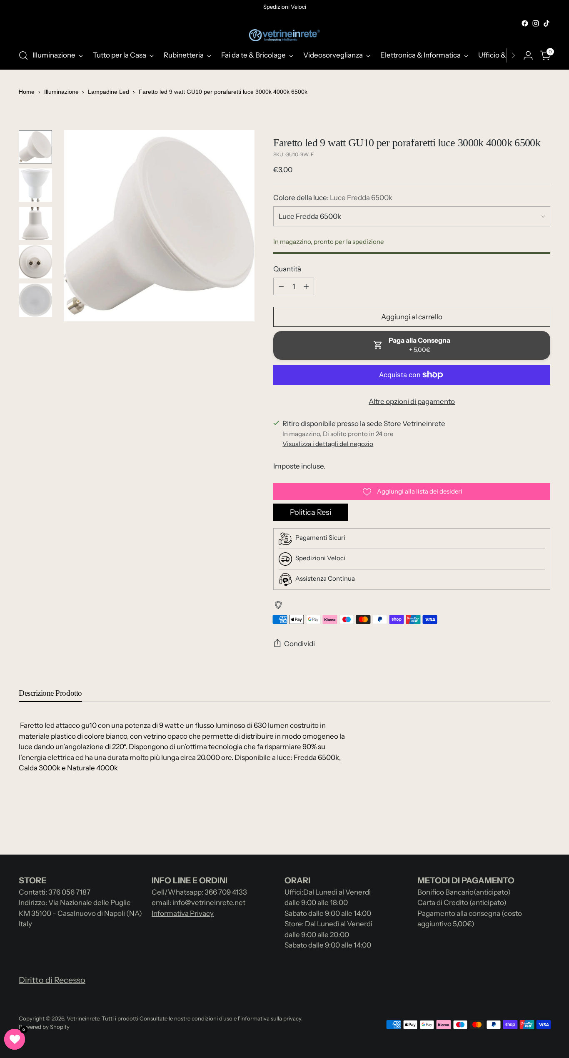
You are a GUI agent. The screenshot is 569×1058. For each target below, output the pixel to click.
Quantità (287, 269)
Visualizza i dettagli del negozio (327, 444)
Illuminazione (62, 91)
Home (27, 91)
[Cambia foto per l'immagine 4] (35, 261)
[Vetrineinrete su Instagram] (535, 23)
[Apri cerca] (23, 55)
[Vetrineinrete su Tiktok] (546, 23)
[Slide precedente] (524, 826)
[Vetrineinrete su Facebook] (525, 23)
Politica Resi (310, 512)
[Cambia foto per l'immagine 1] (35, 146)
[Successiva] (513, 55)
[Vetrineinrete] (284, 35)
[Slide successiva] (543, 826)
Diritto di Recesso (52, 980)
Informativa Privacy (183, 913)
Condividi (299, 643)
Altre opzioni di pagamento (412, 401)
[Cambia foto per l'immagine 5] (35, 300)
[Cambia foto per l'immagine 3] (35, 223)
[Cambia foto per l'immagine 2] (35, 185)
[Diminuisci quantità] (281, 286)
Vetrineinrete (83, 1018)
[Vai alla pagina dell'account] (528, 55)
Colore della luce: (332, 197)
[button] (14, 1039)
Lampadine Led (108, 91)
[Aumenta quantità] (306, 286)
